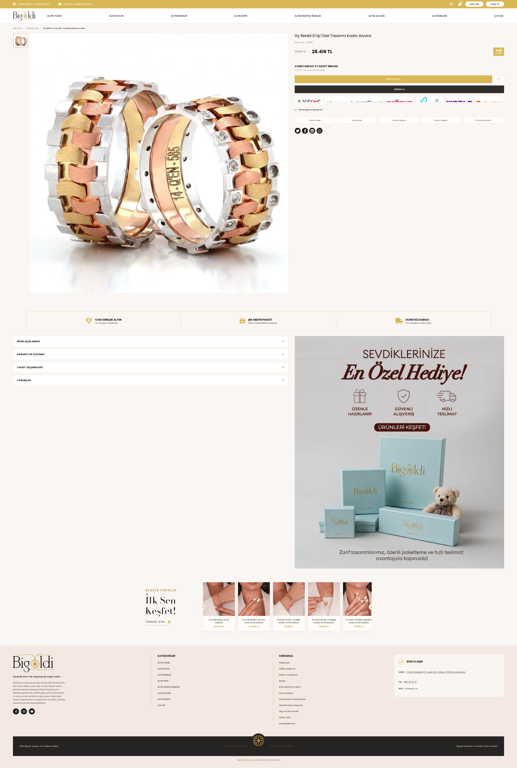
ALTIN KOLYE (116, 16)
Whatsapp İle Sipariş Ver (311, 109)
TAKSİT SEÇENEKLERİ (30, 367)
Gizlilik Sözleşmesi (287, 668)
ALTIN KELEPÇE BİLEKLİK (308, 16)
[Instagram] (24, 711)
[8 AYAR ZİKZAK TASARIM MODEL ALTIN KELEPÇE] (289, 599)
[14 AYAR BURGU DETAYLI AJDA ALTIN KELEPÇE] (254, 599)
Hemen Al (399, 89)
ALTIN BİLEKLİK (179, 16)
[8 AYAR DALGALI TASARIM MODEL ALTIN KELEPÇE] (324, 599)
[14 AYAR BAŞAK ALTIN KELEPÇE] (219, 599)
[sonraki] (372, 607)
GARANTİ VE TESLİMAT (31, 354)
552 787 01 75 (411, 682)
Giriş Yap (474, 4)
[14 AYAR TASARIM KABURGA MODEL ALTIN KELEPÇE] (359, 599)
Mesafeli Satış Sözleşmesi (291, 705)
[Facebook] (16, 711)
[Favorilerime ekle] (230, 587)
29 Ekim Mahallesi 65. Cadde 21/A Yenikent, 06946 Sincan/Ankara (436, 672)
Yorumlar (24, 380)
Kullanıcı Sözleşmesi (288, 674)
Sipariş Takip (285, 717)
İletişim (282, 681)
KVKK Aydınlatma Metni (290, 687)
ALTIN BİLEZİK (439, 16)
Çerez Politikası (286, 693)
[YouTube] (32, 711)
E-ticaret (249, 760)
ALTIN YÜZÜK (54, 16)
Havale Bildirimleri (287, 723)
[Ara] (451, 4)
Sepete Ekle (393, 79)
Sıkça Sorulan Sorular (288, 711)
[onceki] (202, 607)
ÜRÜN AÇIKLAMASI (28, 341)
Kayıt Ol (495, 4)
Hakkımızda (284, 662)
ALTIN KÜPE (240, 16)
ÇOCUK (498, 16)
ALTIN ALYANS (376, 16)
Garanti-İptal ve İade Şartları (292, 699)
